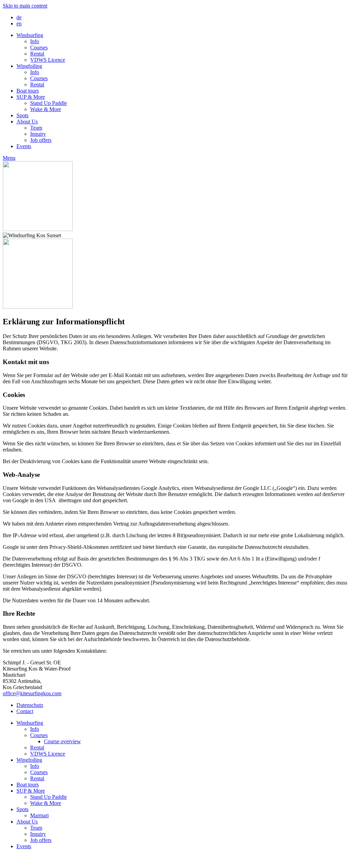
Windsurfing (29, 35)
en (19, 23)
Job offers (40, 140)
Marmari (39, 815)
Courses (39, 47)
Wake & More (45, 109)
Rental (37, 54)
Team (36, 128)
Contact (24, 711)
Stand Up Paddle (48, 103)
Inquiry (38, 134)
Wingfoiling (29, 66)
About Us (27, 121)
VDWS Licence (47, 60)
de (19, 17)
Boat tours (27, 91)
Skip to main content (25, 6)
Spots (22, 115)
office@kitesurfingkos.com (32, 693)
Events (23, 146)
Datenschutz (29, 705)
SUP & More (30, 97)
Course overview (62, 741)
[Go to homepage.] (38, 229)
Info (34, 41)
